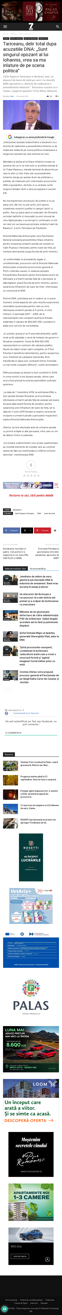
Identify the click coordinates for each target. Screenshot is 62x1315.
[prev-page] (5, 690)
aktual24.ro (17, 510)
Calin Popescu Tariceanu (24, 513)
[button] (5, 27)
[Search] (58, 27)
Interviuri (34, 1303)
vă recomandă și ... (38, 568)
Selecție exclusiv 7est (15, 568)
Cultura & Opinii (21, 1303)
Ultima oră (43, 38)
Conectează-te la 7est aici (25, 713)
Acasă (5, 34)
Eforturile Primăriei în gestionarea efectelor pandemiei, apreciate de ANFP (47, 553)
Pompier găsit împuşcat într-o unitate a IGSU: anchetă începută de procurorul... (39, 794)
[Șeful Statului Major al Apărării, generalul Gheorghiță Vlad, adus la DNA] (10, 636)
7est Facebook (11, 1300)
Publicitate (50, 1300)
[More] (55, 530)
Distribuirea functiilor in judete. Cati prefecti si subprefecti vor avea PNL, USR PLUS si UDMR (16, 553)
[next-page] (10, 690)
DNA (39, 513)
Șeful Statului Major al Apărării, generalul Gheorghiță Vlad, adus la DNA (39, 636)
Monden (44, 1303)
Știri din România (31, 38)
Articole (7, 619)
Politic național (25, 34)
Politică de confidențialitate (31, 1300)
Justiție (6, 655)
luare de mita (49, 513)
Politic (13, 34)
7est (12, 96)
